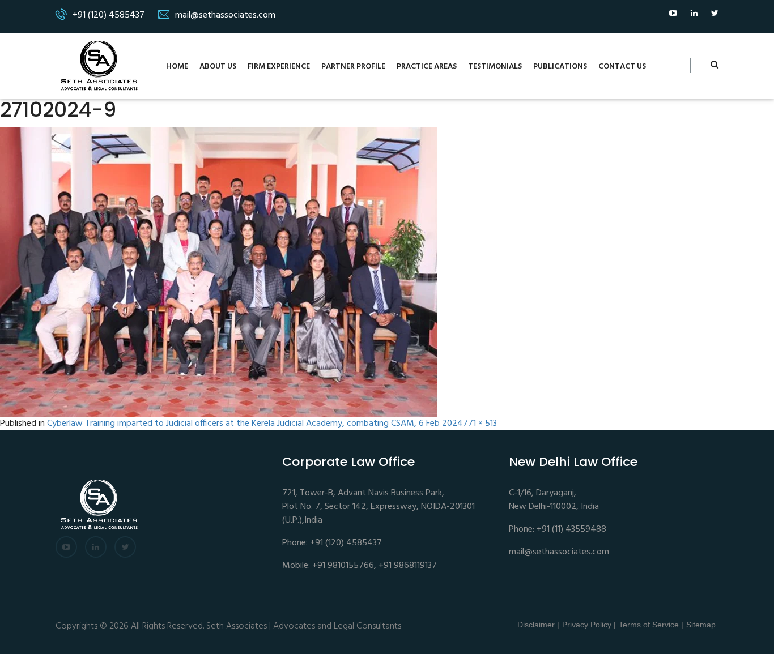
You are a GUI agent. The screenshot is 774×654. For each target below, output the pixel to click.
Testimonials (495, 66)
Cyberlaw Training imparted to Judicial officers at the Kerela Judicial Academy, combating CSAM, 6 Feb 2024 (255, 423)
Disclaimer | (538, 624)
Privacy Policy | (589, 624)
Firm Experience (279, 66)
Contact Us (622, 66)
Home (177, 66)
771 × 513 (480, 423)
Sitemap (701, 624)
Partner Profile (353, 66)
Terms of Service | (651, 624)
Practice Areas (427, 66)
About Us (217, 66)
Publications (560, 66)
